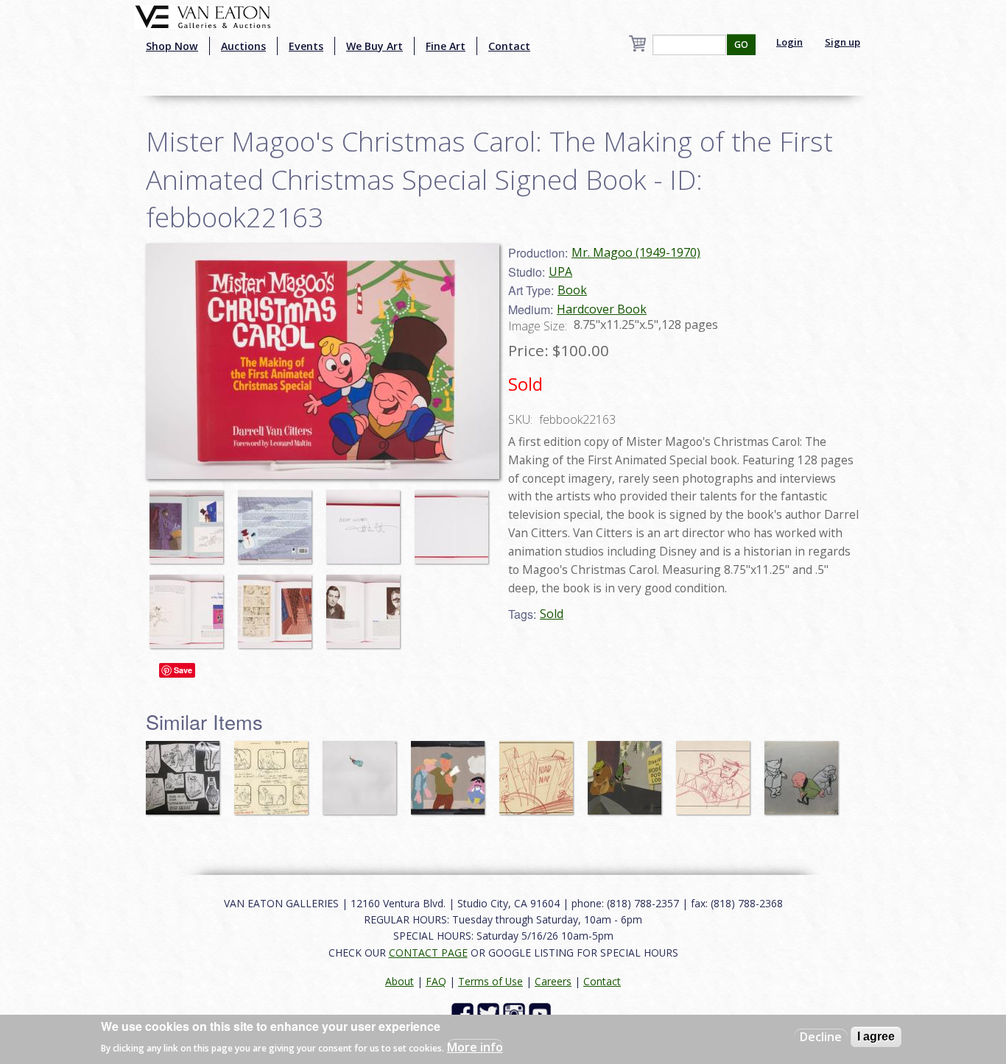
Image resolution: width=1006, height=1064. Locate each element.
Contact (509, 46)
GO (741, 44)
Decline (821, 1037)
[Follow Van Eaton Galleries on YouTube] (542, 1013)
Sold (551, 614)
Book (572, 290)
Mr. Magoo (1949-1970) (635, 252)
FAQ (436, 981)
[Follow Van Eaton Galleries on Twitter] (490, 1013)
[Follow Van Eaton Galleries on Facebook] (464, 1013)
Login (789, 42)
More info (475, 1046)
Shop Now (172, 46)
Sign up (842, 42)
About (399, 981)
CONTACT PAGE (428, 953)
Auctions (243, 46)
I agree (876, 1036)
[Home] (203, 15)
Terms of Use (490, 981)
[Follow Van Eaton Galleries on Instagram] (516, 1013)
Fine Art (445, 46)
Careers (553, 981)
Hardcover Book (602, 309)
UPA (560, 271)
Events (306, 46)
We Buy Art (374, 46)
